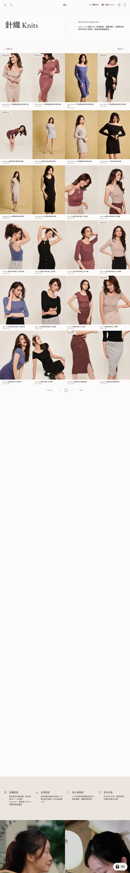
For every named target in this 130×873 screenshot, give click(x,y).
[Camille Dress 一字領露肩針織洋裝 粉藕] (81, 134)
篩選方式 (9, 49)
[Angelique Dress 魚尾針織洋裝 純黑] (48, 189)
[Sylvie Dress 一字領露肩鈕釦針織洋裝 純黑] (114, 77)
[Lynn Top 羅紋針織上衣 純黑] (48, 355)
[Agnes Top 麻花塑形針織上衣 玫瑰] (81, 244)
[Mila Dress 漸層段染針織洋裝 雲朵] (48, 134)
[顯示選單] (5, 5)
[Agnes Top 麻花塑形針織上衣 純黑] (48, 300)
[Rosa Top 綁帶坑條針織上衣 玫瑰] (81, 189)
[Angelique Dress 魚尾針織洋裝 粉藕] (16, 189)
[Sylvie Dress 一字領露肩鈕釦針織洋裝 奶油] (16, 77)
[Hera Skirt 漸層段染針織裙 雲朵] (114, 355)
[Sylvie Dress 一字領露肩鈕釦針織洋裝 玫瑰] (48, 77)
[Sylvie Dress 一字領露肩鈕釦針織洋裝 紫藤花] (81, 77)
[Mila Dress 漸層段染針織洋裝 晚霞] (16, 134)
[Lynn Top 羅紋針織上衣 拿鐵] (114, 300)
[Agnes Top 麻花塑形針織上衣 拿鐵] (114, 244)
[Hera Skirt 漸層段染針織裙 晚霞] (81, 355)
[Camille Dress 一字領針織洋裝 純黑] (114, 134)
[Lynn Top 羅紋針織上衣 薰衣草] (16, 355)
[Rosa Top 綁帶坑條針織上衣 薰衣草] (16, 244)
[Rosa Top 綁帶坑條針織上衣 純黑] (48, 244)
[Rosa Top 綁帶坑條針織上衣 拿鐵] (114, 189)
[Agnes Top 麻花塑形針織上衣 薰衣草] (16, 300)
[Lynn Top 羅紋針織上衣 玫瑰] (81, 300)
